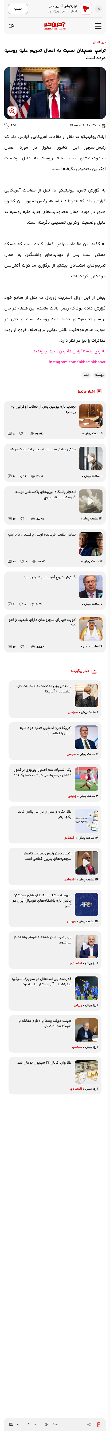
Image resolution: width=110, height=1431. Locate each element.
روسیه (99, 375)
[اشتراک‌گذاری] (89, 1424)
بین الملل (99, 42)
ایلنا (86, 375)
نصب (18, 9)
